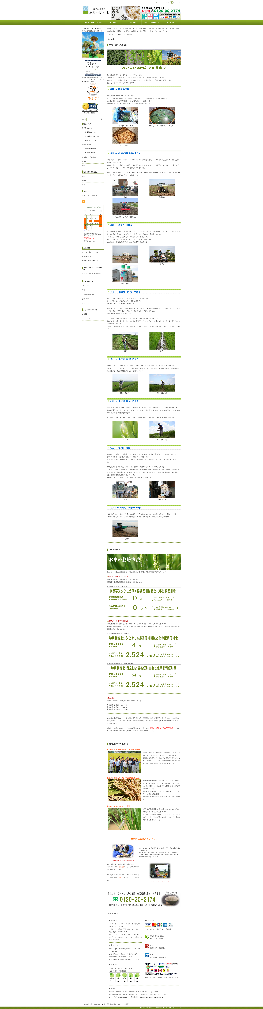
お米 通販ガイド (88, 281)
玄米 (83, 176)
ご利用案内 (112, 22)
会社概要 (85, 314)
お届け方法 (85, 303)
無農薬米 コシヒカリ (91, 132)
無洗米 (84, 180)
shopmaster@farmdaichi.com (154, 997)
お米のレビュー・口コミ (152, 22)
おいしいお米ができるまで (118, 45)
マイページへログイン (164, 2)
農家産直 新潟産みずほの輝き (118, 709)
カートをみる (176, 2)
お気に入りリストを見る (89, 195)
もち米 (84, 161)
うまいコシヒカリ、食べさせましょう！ (93, 274)
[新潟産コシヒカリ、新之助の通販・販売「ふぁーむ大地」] (96, 14)
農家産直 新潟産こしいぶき (117, 707)
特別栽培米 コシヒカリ (92, 136)
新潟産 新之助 (86, 144)
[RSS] (83, 202)
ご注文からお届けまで (89, 294)
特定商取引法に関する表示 (112, 1004)
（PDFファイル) (124, 934)
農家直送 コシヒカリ (91, 140)
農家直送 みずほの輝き (89, 157)
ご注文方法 (85, 285)
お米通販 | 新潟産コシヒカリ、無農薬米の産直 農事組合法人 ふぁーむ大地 (133, 992)
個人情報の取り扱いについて (93, 1004)
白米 (83, 185)
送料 (83, 290)
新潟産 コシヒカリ (87, 128)
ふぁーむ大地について (90, 310)
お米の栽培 (86, 248)
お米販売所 (126, 1004)
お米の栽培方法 (114, 549)
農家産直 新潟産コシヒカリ (117, 705)
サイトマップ (171, 22)
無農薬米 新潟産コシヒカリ (117, 586)
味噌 (83, 165)
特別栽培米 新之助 (90, 148)
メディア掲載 (86, 318)
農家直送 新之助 (90, 153)
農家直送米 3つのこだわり (118, 744)
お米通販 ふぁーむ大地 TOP (92, 22)
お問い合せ (132, 22)
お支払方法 (85, 299)
